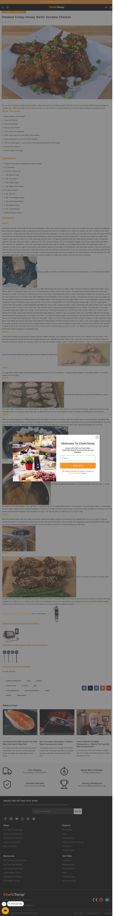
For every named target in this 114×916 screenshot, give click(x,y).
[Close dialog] (97, 437)
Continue (78, 466)
